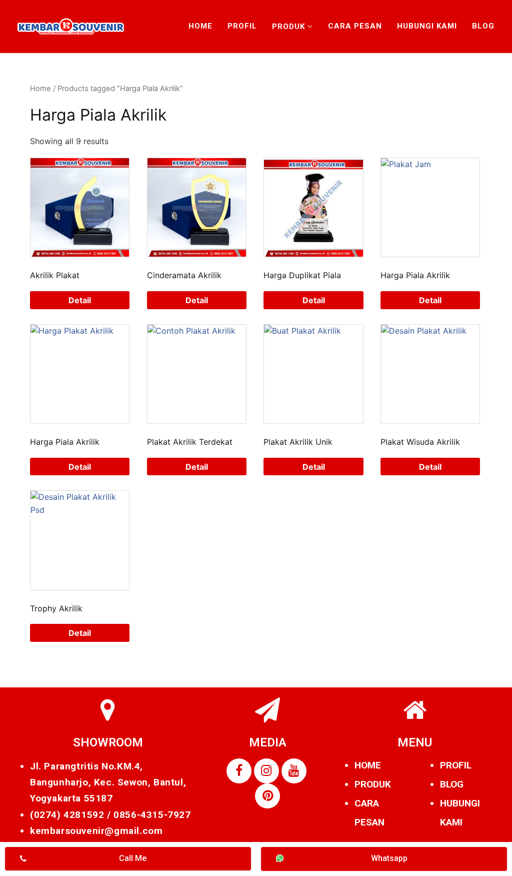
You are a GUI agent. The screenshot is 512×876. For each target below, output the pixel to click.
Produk (288, 26)
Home (200, 26)
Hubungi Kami (427, 26)
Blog (483, 26)
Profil (242, 26)
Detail (79, 300)
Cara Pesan (355, 26)
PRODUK (372, 784)
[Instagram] (266, 770)
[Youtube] (294, 770)
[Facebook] (239, 770)
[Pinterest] (267, 795)
